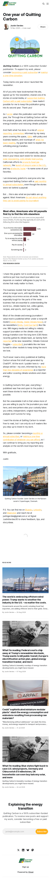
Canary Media (16, 322)
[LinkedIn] (23, 850)
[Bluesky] (28, 850)
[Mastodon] (32, 850)
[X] (18, 850)
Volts (20, 325)
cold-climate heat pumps (31, 159)
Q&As (29, 136)
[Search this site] (43, 4)
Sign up (25, 867)
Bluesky (28, 510)
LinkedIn (37, 510)
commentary (18, 133)
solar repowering (11, 159)
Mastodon (11, 513)
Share (42, 27)
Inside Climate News (33, 322)
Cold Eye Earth (31, 325)
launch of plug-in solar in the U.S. (31, 165)
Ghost (30, 872)
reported (7, 341)
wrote (10, 114)
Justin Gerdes (16, 25)
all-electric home (18, 168)
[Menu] (47, 4)
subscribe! (17, 344)
